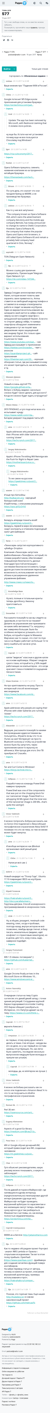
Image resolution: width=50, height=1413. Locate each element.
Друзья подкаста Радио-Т (12, 1381)
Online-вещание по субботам (13, 1371)
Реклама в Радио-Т (9, 1405)
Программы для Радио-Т (11, 1385)
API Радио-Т (6, 1391)
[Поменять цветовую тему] (35, 3)
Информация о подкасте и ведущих (15, 1368)
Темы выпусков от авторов (12, 1388)
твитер (15, 1398)
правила (34, 28)
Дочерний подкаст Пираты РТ (13, 1378)
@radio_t (12, 1395)
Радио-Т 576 (9, 52)
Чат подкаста (7, 1375)
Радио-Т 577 (41, 52)
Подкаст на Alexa (8, 1401)
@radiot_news (23, 1395)
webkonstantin (15, 1337)
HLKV (14, 1334)
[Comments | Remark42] (25, 690)
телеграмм (24, 1398)
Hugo (13, 1339)
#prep (39, 55)
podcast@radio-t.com (17, 55)
